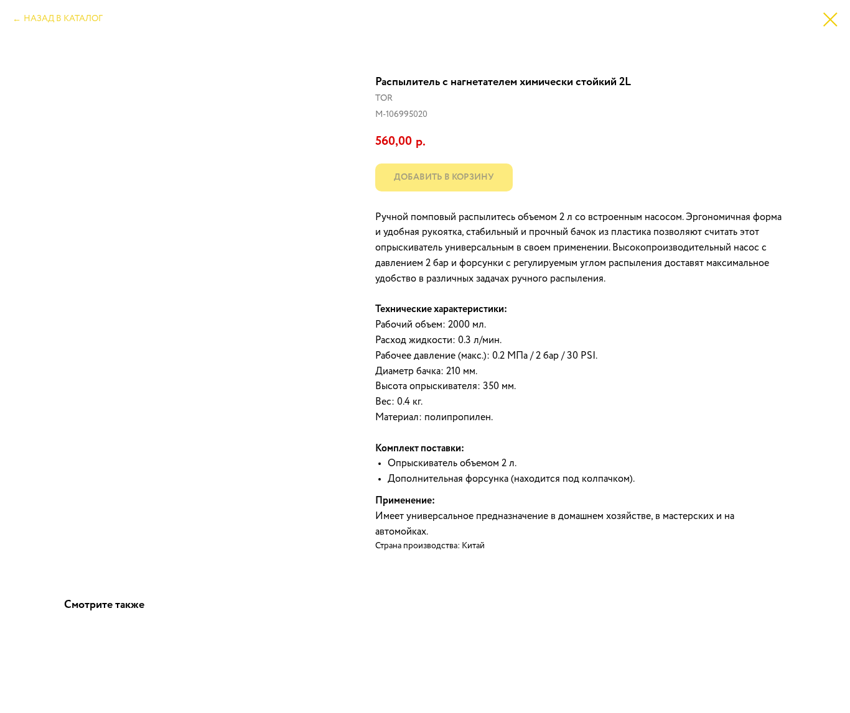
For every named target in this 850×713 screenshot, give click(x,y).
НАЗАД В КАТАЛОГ (63, 18)
